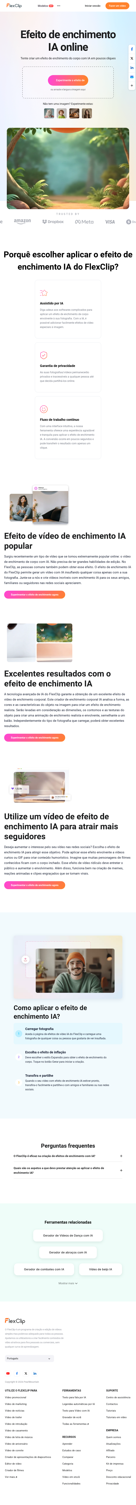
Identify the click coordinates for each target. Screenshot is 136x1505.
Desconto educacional (118, 1476)
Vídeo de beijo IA (100, 1269)
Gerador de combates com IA (44, 1269)
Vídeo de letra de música (19, 1437)
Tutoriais (111, 1410)
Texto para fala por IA (74, 1397)
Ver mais (10, 1476)
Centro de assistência (118, 1397)
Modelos (43, 5)
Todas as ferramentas (74, 1423)
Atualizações (113, 1443)
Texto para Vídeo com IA (76, 1410)
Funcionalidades (71, 1483)
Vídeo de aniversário (16, 1443)
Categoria (67, 1463)
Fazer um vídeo (117, 5)
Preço (109, 1470)
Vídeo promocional (15, 1397)
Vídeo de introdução (16, 1423)
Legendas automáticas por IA (78, 1404)
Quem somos (113, 1437)
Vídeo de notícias (14, 1410)
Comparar (67, 1457)
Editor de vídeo (13, 1463)
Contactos (112, 1404)
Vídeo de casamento (16, 1430)
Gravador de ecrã (71, 1417)
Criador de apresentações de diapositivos (28, 1457)
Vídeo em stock (71, 1476)
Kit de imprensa (114, 1463)
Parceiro (110, 1457)
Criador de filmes (14, 1470)
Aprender (67, 1443)
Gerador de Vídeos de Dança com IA (68, 1235)
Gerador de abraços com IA (68, 1252)
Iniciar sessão (93, 5)
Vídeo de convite (14, 1450)
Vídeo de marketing (16, 1404)
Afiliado (110, 1450)
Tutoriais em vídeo (116, 1417)
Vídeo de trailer (13, 1417)
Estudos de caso (71, 1450)
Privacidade (112, 1483)
